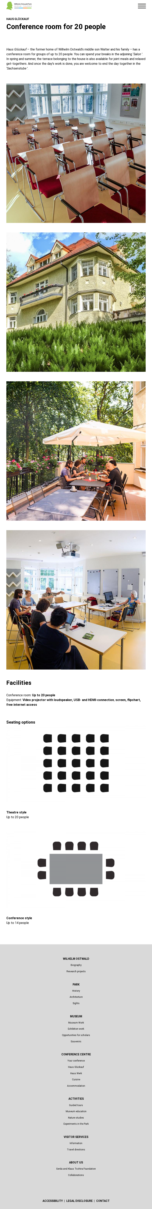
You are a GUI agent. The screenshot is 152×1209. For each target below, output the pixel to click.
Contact (103, 1200)
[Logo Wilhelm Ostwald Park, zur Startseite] (19, 6)
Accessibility (53, 1200)
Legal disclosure (79, 1200)
